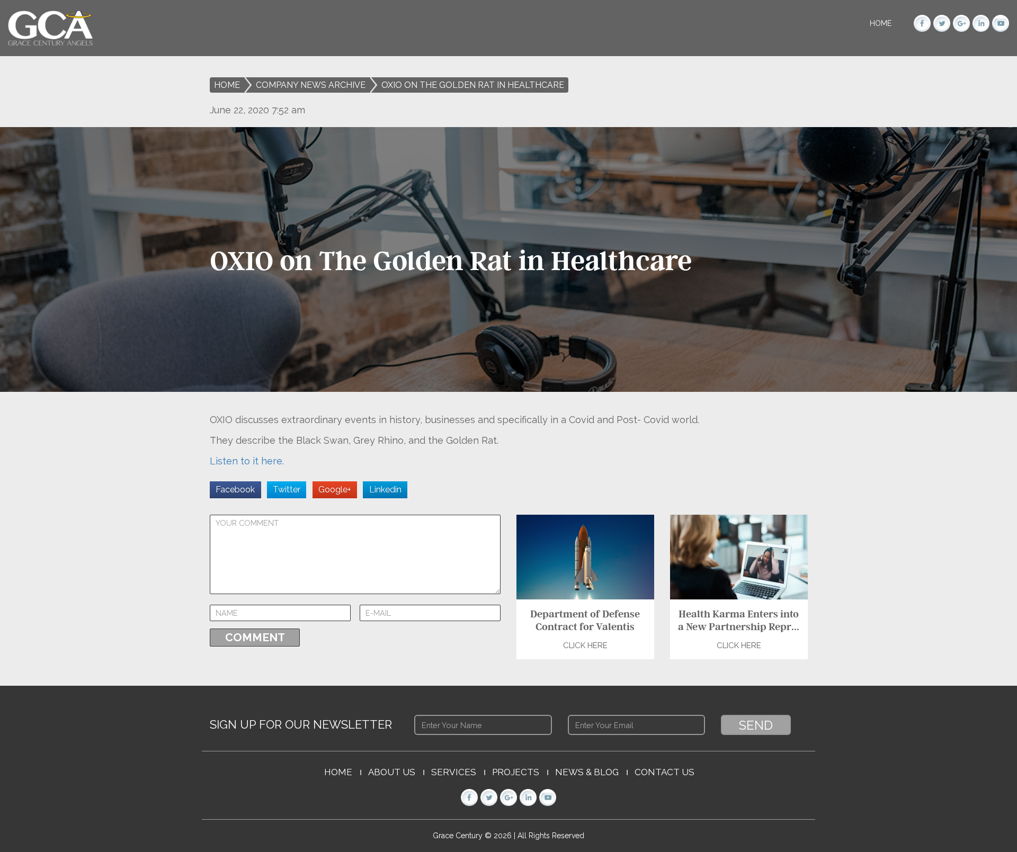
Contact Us (664, 772)
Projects (515, 772)
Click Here (585, 645)
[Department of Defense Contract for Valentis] (585, 556)
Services (453, 772)
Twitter (286, 490)
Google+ (334, 490)
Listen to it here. (247, 461)
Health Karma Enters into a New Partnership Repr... (738, 620)
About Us (391, 772)
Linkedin (385, 490)
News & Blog (587, 772)
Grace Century (459, 835)
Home (880, 23)
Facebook (235, 490)
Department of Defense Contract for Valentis (585, 620)
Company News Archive (310, 85)
